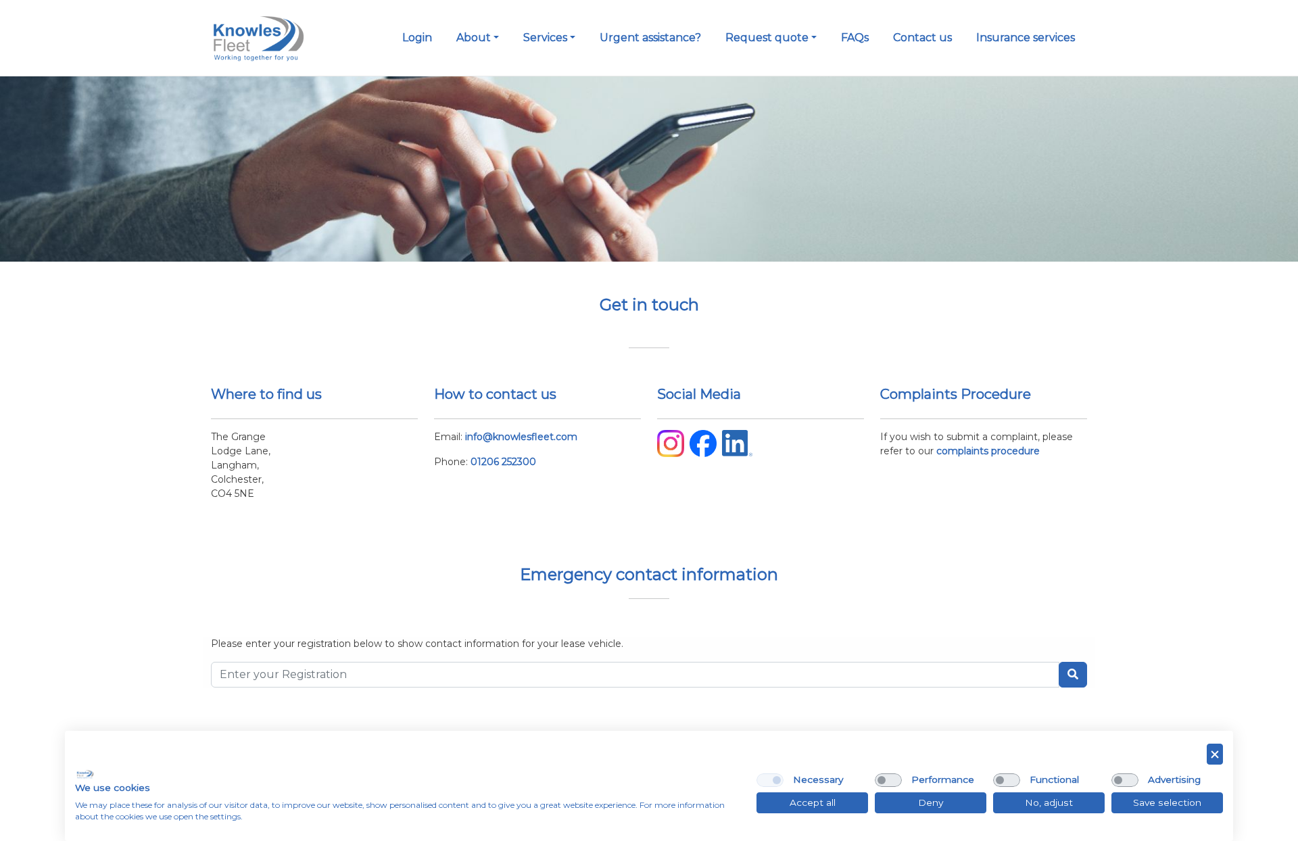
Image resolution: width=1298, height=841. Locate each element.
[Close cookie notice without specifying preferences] (1215, 754)
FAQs (855, 37)
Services (545, 37)
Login (417, 37)
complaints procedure (988, 451)
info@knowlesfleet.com (521, 437)
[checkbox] (770, 780)
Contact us (922, 37)
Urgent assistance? (650, 37)
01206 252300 (503, 462)
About (473, 37)
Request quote (767, 37)
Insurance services (1025, 37)
